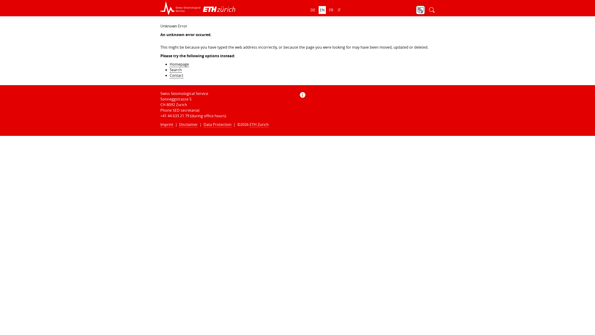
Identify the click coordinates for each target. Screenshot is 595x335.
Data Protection (217, 124)
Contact (176, 75)
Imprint (166, 124)
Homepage (179, 64)
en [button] (322, 10)
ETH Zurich (259, 124)
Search (176, 69)
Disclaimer (188, 124)
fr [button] (331, 10)
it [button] (339, 10)
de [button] (313, 10)
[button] (180, 8)
